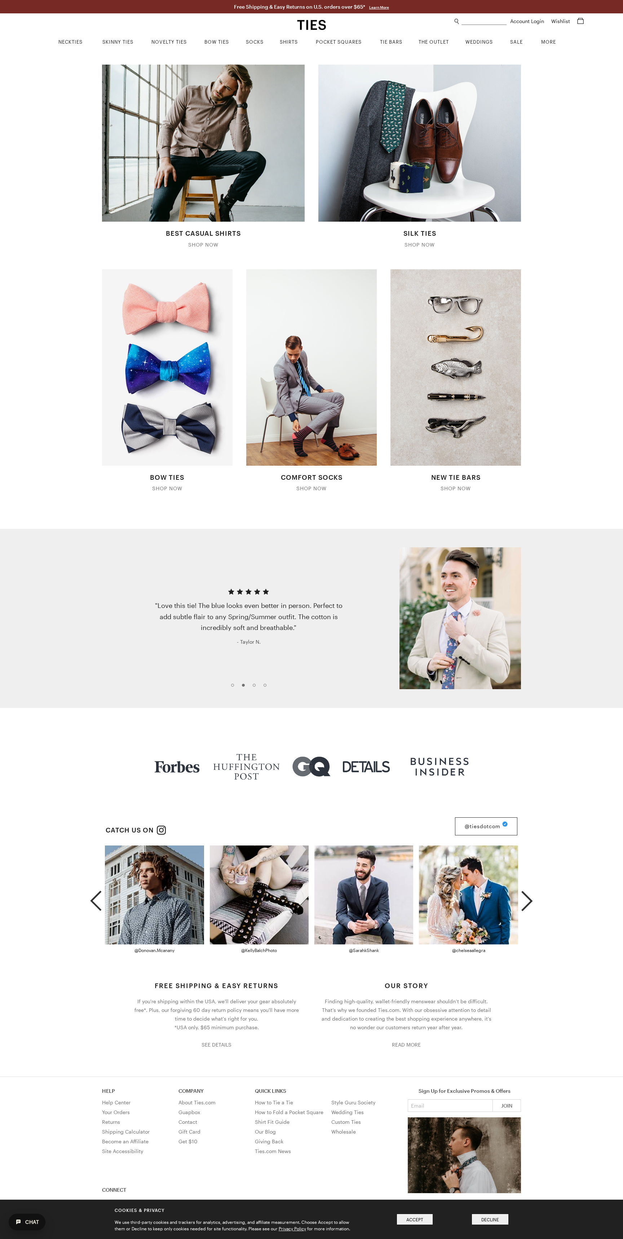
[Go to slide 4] (267, 687)
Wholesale (343, 1132)
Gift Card (189, 1132)
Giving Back (269, 1141)
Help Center (116, 1102)
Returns (111, 1122)
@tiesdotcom (483, 826)
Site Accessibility (122, 1151)
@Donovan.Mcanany (154, 950)
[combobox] (484, 21)
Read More (406, 1045)
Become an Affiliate (125, 1141)
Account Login (527, 21)
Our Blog (265, 1132)
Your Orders (116, 1112)
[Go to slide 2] (245, 687)
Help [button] (108, 1091)
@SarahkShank (364, 950)
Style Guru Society (353, 1102)
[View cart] (580, 21)
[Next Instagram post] (527, 898)
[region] (311, 618)
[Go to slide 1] (234, 687)
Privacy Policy (292, 1228)
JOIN (506, 1106)
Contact (187, 1122)
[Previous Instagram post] (95, 898)
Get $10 (188, 1141)
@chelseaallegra (468, 950)
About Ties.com (197, 1102)
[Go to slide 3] (256, 687)
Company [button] (191, 1091)
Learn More (379, 7)
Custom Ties (346, 1122)
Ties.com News (273, 1151)
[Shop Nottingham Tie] (460, 618)
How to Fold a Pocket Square (289, 1112)
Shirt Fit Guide (272, 1122)
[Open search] (457, 21)
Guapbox (189, 1112)
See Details (216, 1045)
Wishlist (561, 21)
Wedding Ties (347, 1112)
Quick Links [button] (270, 1091)
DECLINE (490, 1219)
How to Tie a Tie (274, 1102)
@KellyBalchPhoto (259, 950)
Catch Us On (130, 830)
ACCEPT (414, 1219)
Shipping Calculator (126, 1132)
